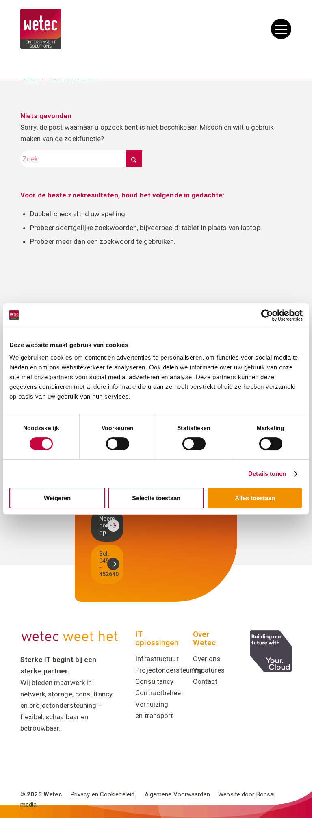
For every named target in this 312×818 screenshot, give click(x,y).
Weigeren (57, 498)
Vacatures (209, 670)
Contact (205, 681)
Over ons (207, 659)
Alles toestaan (255, 498)
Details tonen (267, 473)
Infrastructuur (156, 659)
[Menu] (279, 28)
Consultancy (154, 681)
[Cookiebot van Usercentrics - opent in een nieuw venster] (267, 315)
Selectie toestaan (156, 498)
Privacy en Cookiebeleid (103, 794)
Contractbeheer (159, 693)
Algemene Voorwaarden (177, 794)
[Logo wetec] (40, 28)
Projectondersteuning (169, 670)
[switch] (117, 443)
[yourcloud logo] (271, 651)
